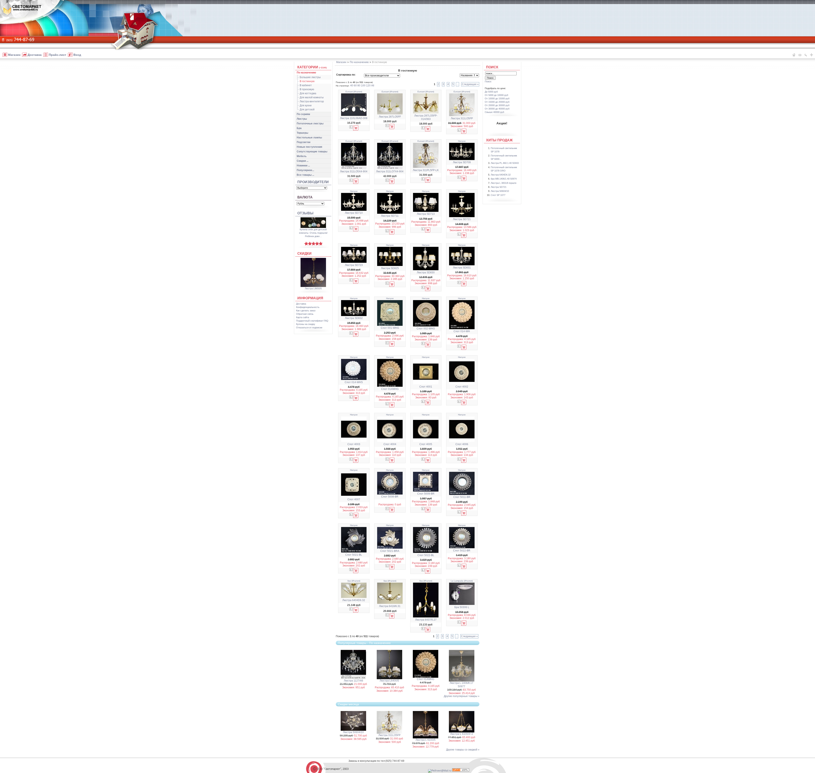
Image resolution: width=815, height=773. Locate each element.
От (496, 95)
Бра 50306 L (461, 607)
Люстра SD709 (462, 162)
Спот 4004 (390, 444)
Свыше (494, 112)
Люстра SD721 (462, 219)
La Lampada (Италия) (462, 581)
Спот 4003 (353, 444)
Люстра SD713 (426, 213)
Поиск (492, 67)
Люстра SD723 (354, 265)
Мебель (301, 156)
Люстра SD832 (354, 318)
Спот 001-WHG (390, 327)
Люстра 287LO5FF (390, 116)
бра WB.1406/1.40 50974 (504, 178)
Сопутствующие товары (312, 151)
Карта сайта (302, 317)
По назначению (306, 72)
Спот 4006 (461, 444)
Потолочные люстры (310, 123)
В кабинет (306, 85)
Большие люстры (310, 77)
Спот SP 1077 (498, 195)
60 (355, 85)
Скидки (304, 253)
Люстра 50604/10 (353, 732)
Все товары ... (305, 174)
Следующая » (470, 84)
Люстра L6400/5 (389, 680)
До (491, 91)
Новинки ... (303, 165)
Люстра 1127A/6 (353, 680)
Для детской (307, 109)
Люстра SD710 (354, 212)
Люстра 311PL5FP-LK (426, 170)
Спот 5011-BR (461, 497)
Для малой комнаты (312, 97)
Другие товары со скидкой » (462, 749)
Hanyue (462, 141)
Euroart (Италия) (354, 91)
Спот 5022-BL (425, 555)
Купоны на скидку (305, 324)
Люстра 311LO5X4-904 (353, 171)
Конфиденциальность (307, 307)
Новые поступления (309, 146)
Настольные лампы (309, 137)
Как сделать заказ (305, 310)
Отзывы (305, 213)
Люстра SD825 (390, 268)
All (372, 85)
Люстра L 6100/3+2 (461, 733)
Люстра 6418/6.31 (389, 606)
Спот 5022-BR (461, 550)
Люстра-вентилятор (312, 101)
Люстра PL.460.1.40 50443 (505, 163)
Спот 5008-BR (389, 496)
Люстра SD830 (426, 272)
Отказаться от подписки (309, 327)
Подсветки (303, 142)
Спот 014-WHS (354, 382)
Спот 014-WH (462, 331)
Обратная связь (304, 314)
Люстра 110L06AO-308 (353, 118)
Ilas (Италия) (353, 581)
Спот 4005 (425, 444)
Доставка (301, 303)
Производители (313, 182)
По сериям (303, 114)
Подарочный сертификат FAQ (312, 320)
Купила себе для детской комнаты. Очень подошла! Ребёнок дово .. (313, 233)
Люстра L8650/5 (313, 288)
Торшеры (302, 132)
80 (358, 85)
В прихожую (307, 89)
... (457, 84)
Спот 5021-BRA (389, 551)
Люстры (302, 118)
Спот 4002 (461, 386)
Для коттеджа (308, 93)
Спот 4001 (425, 386)
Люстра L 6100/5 (426, 739)
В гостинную (307, 81)
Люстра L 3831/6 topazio (503, 183)
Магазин (341, 62)
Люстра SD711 (390, 215)
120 (368, 85)
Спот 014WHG (390, 389)
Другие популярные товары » (461, 696)
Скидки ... (302, 160)
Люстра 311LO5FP (462, 118)
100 (363, 85)
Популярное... (305, 170)
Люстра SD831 (462, 267)
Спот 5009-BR (425, 493)
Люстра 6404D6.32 (353, 600)
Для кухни (306, 105)
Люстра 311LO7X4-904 (389, 171)
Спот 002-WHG (426, 328)
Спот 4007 (353, 499)
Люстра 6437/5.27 (426, 619)
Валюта (305, 197)
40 (351, 85)
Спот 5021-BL (353, 554)
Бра (299, 128)
